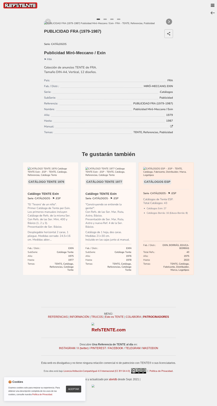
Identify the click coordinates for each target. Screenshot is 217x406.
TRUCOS (97, 316)
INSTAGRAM (67, 348)
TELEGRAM (132, 348)
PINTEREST (98, 348)
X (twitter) (82, 348)
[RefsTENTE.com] (108, 386)
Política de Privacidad (161, 371)
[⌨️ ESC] (212, 12)
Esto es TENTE (114, 316)
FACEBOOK (115, 348)
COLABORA (133, 316)
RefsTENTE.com (109, 329)
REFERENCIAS (58, 316)
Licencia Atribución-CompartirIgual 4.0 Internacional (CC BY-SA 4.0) (97, 371)
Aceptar (73, 389)
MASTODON (150, 348)
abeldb (113, 379)
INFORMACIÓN (79, 316)
